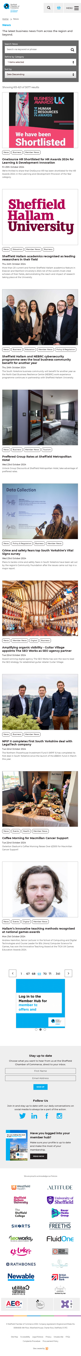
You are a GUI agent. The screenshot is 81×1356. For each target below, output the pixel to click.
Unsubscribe (58, 1337)
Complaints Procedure (31, 1341)
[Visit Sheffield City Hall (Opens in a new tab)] (60, 1290)
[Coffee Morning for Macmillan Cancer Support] (40, 799)
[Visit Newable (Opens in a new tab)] (20, 1277)
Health (26, 831)
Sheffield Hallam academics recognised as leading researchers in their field (38, 258)
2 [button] (40, 1029)
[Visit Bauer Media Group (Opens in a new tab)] (60, 1213)
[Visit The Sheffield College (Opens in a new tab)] (20, 1213)
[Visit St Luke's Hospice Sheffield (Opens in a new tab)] (20, 1251)
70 (45, 973)
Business (17, 152)
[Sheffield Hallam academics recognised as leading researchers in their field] (40, 217)
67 (28, 973)
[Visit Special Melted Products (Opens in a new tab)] (60, 1251)
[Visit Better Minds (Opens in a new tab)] (60, 1264)
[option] (40, 1003)
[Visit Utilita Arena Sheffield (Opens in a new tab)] (20, 1290)
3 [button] (45, 1029)
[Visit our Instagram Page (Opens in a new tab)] (59, 1116)
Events (16, 831)
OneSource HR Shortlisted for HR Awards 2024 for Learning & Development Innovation (38, 161)
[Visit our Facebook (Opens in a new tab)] (47, 1116)
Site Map (14, 1337)
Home (5, 19)
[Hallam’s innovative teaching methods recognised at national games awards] (40, 889)
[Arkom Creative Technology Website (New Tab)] (46, 1349)
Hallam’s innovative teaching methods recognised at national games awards (38, 930)
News (16, 19)
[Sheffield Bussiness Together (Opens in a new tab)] (67, 1304)
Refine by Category (14, 57)
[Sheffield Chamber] (11, 8)
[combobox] (40, 62)
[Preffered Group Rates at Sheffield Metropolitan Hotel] (40, 417)
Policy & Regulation (65, 349)
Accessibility (25, 1337)
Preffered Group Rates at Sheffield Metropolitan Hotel (37, 458)
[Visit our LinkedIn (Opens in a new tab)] (34, 1116)
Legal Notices (37, 1337)
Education (17, 249)
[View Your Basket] (58, 8)
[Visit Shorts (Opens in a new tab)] (20, 1226)
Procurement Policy (50, 1341)
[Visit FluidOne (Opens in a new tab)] (60, 1239)
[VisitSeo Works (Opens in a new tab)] (20, 1239)
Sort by (8, 69)
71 (50, 973)
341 (58, 973)
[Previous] (12, 973)
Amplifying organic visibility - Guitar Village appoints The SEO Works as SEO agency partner (37, 649)
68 (33, 973)
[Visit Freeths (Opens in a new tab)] (60, 1226)
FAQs (68, 1337)
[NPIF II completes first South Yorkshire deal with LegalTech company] (40, 702)
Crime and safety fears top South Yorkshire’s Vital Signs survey (37, 552)
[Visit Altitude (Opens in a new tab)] (60, 1187)
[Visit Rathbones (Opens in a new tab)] (20, 1264)
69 (39, 973)
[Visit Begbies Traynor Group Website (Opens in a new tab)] (40, 1304)
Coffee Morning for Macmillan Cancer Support (35, 838)
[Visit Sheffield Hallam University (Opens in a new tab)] (20, 1200)
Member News (32, 152)
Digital (34, 640)
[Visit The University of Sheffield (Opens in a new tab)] (60, 1200)
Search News (11, 44)
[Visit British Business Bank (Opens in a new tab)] (60, 1277)
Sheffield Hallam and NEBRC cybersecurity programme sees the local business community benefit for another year (36, 360)
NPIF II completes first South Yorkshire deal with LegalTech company (37, 743)
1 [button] (36, 1029)
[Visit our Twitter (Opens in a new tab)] (22, 1116)
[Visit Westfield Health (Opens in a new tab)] (20, 1187)
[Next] (68, 973)
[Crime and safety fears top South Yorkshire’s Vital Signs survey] (40, 511)
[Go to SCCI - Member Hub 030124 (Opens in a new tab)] (40, 1003)
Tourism (47, 450)
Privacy (48, 1337)
